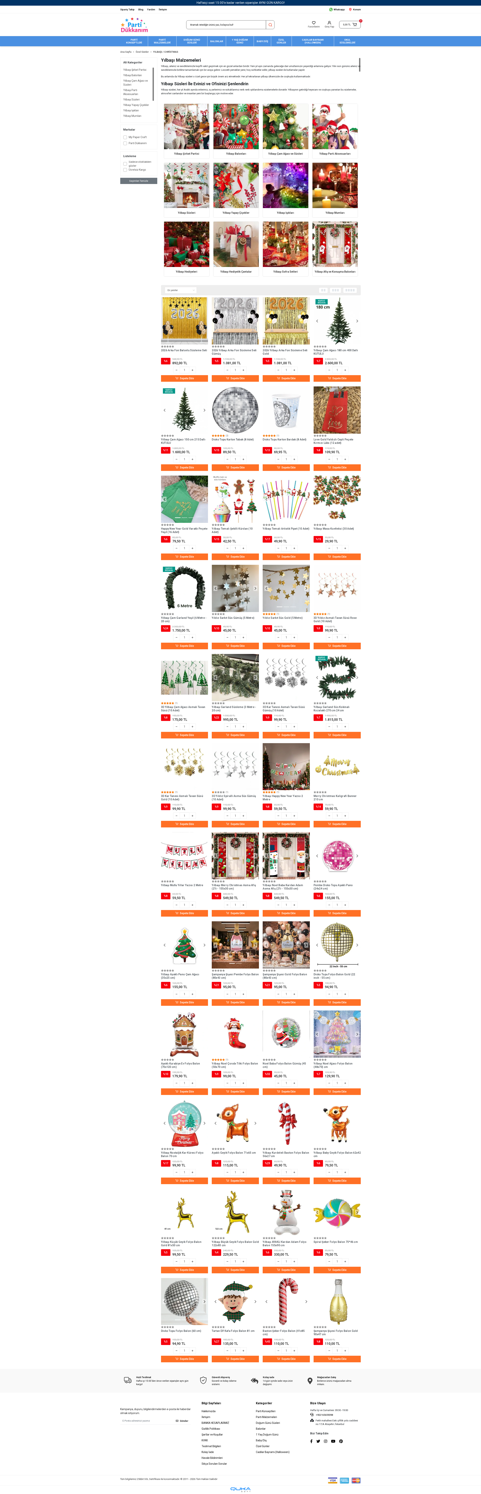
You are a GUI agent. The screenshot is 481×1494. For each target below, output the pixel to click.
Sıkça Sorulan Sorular (214, 1463)
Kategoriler (264, 1403)
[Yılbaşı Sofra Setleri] (285, 244)
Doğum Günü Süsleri (268, 1422)
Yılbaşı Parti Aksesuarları (130, 92)
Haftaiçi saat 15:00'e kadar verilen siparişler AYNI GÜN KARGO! (241, 3)
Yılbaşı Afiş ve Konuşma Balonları (335, 271)
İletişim (163, 9)
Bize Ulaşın (318, 1403)
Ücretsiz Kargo (137, 169)
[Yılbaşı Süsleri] (186, 185)
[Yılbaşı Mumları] (335, 185)
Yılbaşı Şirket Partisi (134, 69)
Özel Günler (263, 1446)
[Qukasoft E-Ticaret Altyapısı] (240, 1489)
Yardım (151, 9)
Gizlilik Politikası (211, 1428)
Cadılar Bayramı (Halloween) (273, 1452)
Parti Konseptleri (265, 1411)
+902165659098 (324, 1414)
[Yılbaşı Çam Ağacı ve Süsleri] (285, 126)
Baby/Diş (261, 1440)
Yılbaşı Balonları (132, 75)
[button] (350, 24)
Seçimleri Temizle (138, 180)
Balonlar (261, 1428)
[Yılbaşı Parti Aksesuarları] (335, 126)
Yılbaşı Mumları (132, 115)
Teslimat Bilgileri (211, 1446)
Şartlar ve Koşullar (212, 1434)
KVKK (205, 1440)
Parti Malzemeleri (266, 1417)
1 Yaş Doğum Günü (267, 1434)
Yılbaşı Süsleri (131, 99)
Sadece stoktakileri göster (140, 163)
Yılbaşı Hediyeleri (186, 271)
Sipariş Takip (127, 9)
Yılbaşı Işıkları (131, 110)
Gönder (184, 1420)
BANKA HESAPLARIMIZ (215, 1422)
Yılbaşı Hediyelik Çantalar (236, 271)
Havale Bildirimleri (212, 1457)
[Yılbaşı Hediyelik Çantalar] (236, 244)
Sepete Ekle (187, 378)
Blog (140, 9)
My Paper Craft (138, 137)
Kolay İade (208, 1452)
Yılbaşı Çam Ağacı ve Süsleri (135, 82)
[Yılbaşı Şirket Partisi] (186, 126)
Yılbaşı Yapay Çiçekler (136, 104)
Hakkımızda (209, 1411)
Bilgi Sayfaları (211, 1403)
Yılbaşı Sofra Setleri (285, 271)
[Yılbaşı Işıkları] (285, 185)
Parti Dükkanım (138, 143)
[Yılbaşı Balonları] (236, 126)
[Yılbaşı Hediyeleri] (186, 244)
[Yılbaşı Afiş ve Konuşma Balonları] (335, 244)
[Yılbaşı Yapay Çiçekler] (236, 185)
